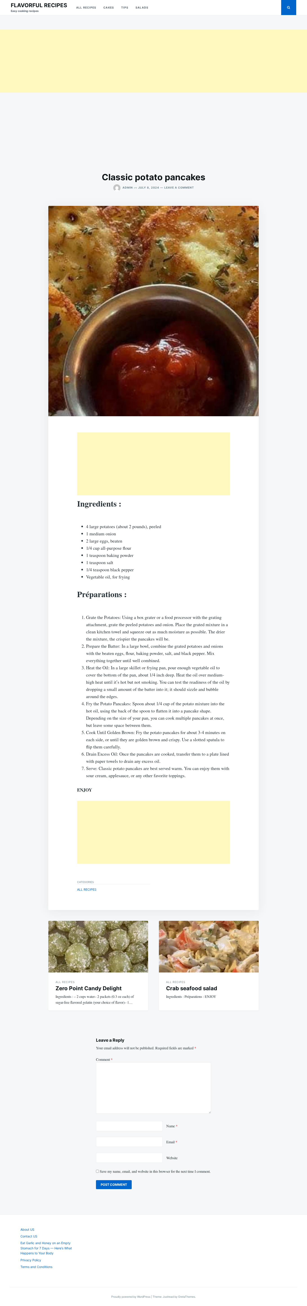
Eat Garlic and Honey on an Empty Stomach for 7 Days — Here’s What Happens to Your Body (46, 1248)
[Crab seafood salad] (209, 946)
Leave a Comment (179, 187)
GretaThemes (186, 1296)
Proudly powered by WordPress (131, 1296)
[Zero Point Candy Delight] (98, 946)
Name (172, 1126)
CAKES (108, 7)
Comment (104, 1059)
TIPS (124, 7)
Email (171, 1141)
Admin (127, 187)
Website (172, 1157)
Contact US (28, 1236)
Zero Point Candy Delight (89, 988)
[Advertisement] (135, 61)
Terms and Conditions (36, 1267)
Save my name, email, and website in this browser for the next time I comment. (155, 1171)
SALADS (142, 7)
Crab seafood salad (191, 988)
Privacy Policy (30, 1260)
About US (27, 1229)
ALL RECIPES (86, 7)
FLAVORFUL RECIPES (39, 5)
